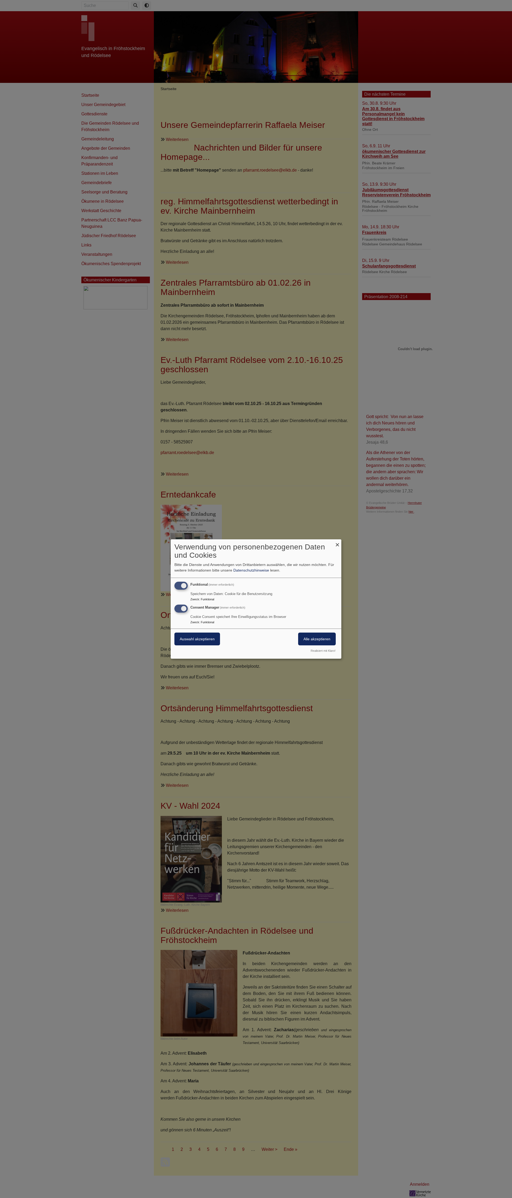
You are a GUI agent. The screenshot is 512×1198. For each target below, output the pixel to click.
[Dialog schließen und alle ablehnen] (337, 542)
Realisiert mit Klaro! (323, 650)
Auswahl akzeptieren (197, 639)
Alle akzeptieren (316, 639)
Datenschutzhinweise (251, 570)
